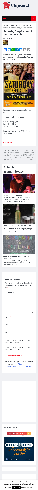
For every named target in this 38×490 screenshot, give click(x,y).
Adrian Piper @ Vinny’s (12, 195)
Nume (8, 317)
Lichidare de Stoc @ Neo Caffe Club (17, 226)
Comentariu (10, 292)
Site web (8, 333)
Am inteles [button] (16, 487)
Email (7, 325)
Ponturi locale (8, 143)
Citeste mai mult (27, 487)
